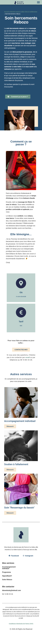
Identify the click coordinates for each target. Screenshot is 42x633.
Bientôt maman (15, 12)
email (27, 357)
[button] (38, 2)
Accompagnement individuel (9, 567)
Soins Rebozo (7, 580)
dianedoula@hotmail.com (11, 590)
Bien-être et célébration (29, 12)
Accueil (6, 12)
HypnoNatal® (7, 576)
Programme (6, 572)
